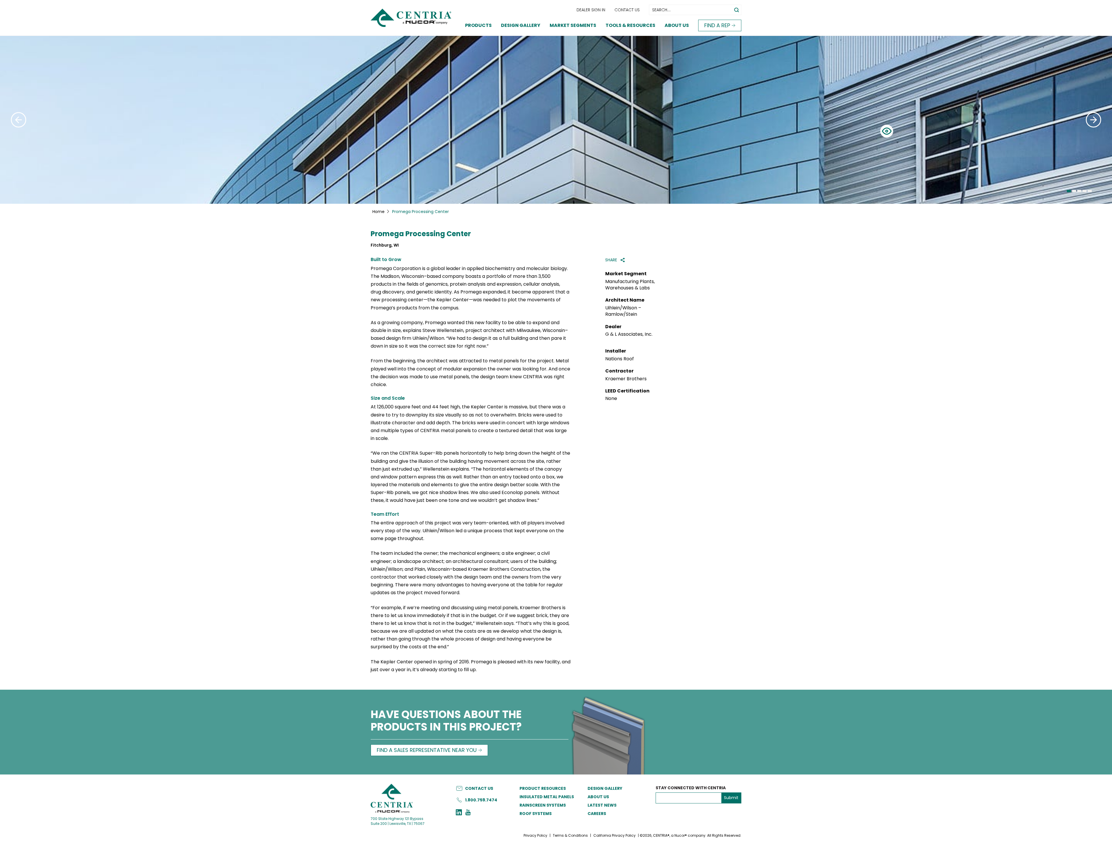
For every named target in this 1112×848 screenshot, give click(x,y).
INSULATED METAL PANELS (547, 797)
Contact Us (627, 10)
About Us (677, 25)
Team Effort (385, 514)
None (611, 398)
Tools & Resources (630, 25)
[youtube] (468, 813)
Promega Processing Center (421, 234)
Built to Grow (386, 259)
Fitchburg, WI (385, 245)
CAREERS (597, 813)
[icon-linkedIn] (459, 813)
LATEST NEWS (602, 805)
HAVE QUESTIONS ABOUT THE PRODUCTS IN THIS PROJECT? (446, 721)
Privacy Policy (535, 835)
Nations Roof (619, 359)
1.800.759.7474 (481, 800)
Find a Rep (717, 25)
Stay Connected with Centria (691, 787)
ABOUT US (598, 797)
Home (378, 211)
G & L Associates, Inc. (628, 334)
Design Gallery (520, 25)
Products (478, 25)
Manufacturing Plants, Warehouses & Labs (630, 284)
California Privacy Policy (614, 835)
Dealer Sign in (591, 10)
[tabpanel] (556, 120)
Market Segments (573, 25)
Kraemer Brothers (626, 379)
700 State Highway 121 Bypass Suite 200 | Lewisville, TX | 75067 (398, 821)
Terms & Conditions (570, 835)
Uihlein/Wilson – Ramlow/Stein (623, 311)
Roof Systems (536, 813)
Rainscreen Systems (543, 805)
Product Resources (543, 788)
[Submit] (18, 120)
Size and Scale (388, 398)
